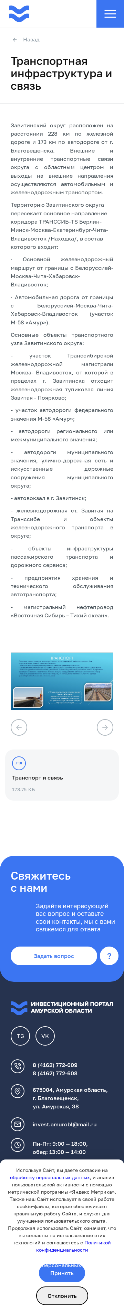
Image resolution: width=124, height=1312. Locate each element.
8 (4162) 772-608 (55, 1073)
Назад (31, 40)
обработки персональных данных (57, 1265)
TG (20, 1035)
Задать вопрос (54, 955)
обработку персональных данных (50, 1177)
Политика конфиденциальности (54, 1256)
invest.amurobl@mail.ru (65, 1124)
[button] (19, 727)
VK (45, 1035)
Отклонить (62, 1295)
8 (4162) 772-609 (55, 1064)
